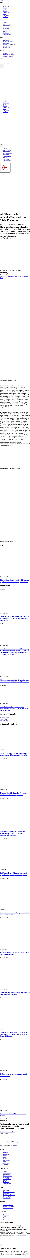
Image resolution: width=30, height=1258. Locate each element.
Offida (5, 31)
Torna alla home (4, 720)
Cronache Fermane (8, 53)
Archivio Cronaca (4, 717)
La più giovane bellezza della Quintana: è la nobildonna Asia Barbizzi (15, 993)
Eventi (5, 11)
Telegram (14, 1145)
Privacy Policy (7, 46)
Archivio (5, 17)
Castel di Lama (7, 30)
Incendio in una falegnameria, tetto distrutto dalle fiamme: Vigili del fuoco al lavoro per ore (14, 708)
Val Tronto (6, 33)
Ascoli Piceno (3, 719)
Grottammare (6, 25)
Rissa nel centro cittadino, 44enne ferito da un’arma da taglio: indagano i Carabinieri (14, 681)
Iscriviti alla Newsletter (9, 44)
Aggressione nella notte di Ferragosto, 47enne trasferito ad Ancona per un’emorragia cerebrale (13, 833)
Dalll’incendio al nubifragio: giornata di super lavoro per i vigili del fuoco (13, 874)
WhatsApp (15, 1141)
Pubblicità (6, 43)
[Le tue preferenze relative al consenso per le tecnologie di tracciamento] (27, 1255)
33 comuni (6, 110)
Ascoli (5, 22)
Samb (4, 14)
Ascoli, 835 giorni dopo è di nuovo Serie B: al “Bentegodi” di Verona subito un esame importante (14, 618)
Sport (4, 9)
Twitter (5, 1216)
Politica (5, 8)
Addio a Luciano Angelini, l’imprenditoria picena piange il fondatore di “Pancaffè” (14, 754)
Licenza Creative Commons (19, 1235)
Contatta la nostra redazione (7, 1132)
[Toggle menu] (1, 67)
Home (1, 0)
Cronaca (5, 5)
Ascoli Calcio (6, 12)
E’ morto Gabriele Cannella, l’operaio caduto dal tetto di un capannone (13, 794)
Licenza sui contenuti (8, 41)
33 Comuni (6, 15)
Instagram (5, 1219)
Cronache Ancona (8, 56)
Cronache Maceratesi (8, 54)
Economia (6, 6)
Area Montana (7, 34)
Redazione (6, 40)
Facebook (5, 1215)
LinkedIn (5, 1218)
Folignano (6, 28)
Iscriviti (18, 1226)
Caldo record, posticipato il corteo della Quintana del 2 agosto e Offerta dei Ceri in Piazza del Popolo (14, 1034)
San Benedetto (7, 24)
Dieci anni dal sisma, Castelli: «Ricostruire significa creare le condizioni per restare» (14, 581)
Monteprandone (7, 27)
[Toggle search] (1, 145)
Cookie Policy (7, 47)
